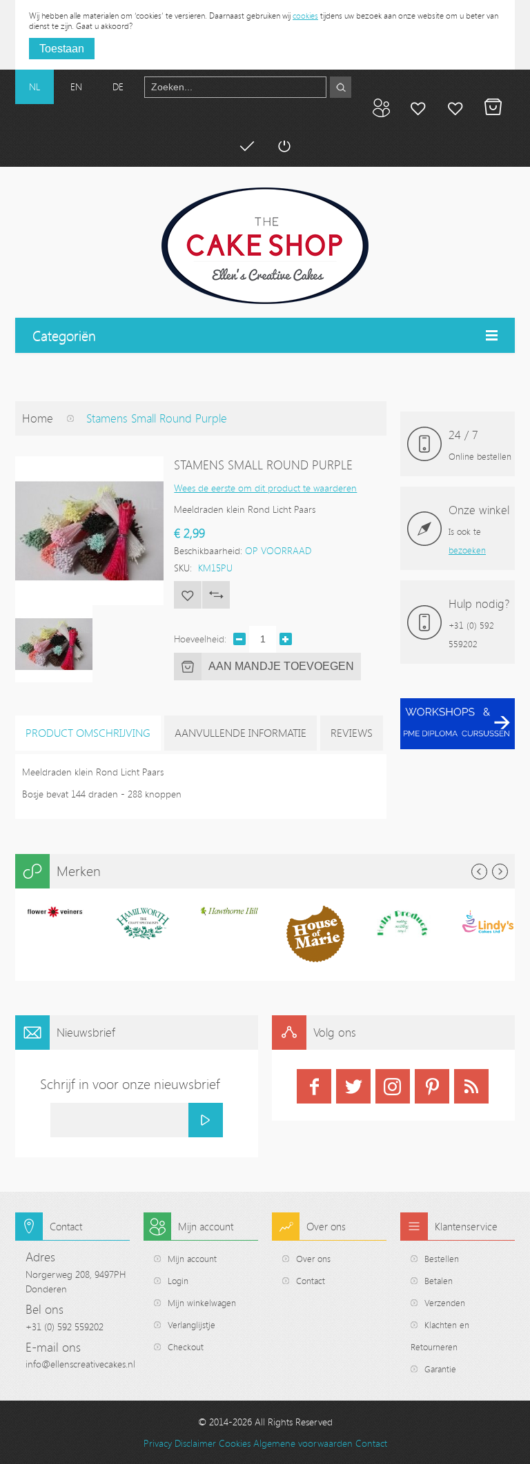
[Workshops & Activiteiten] (457, 705)
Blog (381, 107)
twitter (353, 1086)
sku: (183, 567)
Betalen (246, 146)
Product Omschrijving (88, 732)
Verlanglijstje (191, 1325)
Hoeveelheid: (200, 638)
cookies (305, 15)
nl (34, 86)
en (76, 86)
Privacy (158, 1443)
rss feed (471, 1086)
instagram (392, 1086)
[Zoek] (340, 87)
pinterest (432, 1086)
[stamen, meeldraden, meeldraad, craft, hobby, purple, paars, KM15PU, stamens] (53, 643)
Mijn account (418, 107)
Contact (310, 1280)
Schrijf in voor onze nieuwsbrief (130, 1084)
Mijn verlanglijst (455, 107)
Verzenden (444, 1303)
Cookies (235, 1443)
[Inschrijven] (205, 1120)
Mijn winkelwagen (492, 107)
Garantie (440, 1369)
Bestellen (441, 1258)
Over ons (313, 1258)
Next (500, 872)
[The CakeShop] (265, 245)
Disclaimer (195, 1443)
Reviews (352, 732)
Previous (479, 872)
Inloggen (283, 146)
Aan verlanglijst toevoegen (188, 595)
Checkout (186, 1347)
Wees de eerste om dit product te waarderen (265, 487)
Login (178, 1280)
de (118, 86)
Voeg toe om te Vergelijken (216, 595)
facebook (314, 1086)
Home (37, 418)
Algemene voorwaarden (303, 1443)
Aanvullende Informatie (240, 732)
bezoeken (467, 550)
